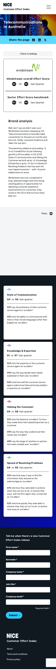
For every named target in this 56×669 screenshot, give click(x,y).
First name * (12, 547)
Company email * (15, 596)
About (10, 648)
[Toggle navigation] (49, 7)
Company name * (15, 572)
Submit (13, 615)
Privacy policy (13, 659)
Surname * (11, 559)
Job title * (11, 584)
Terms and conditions (17, 654)
